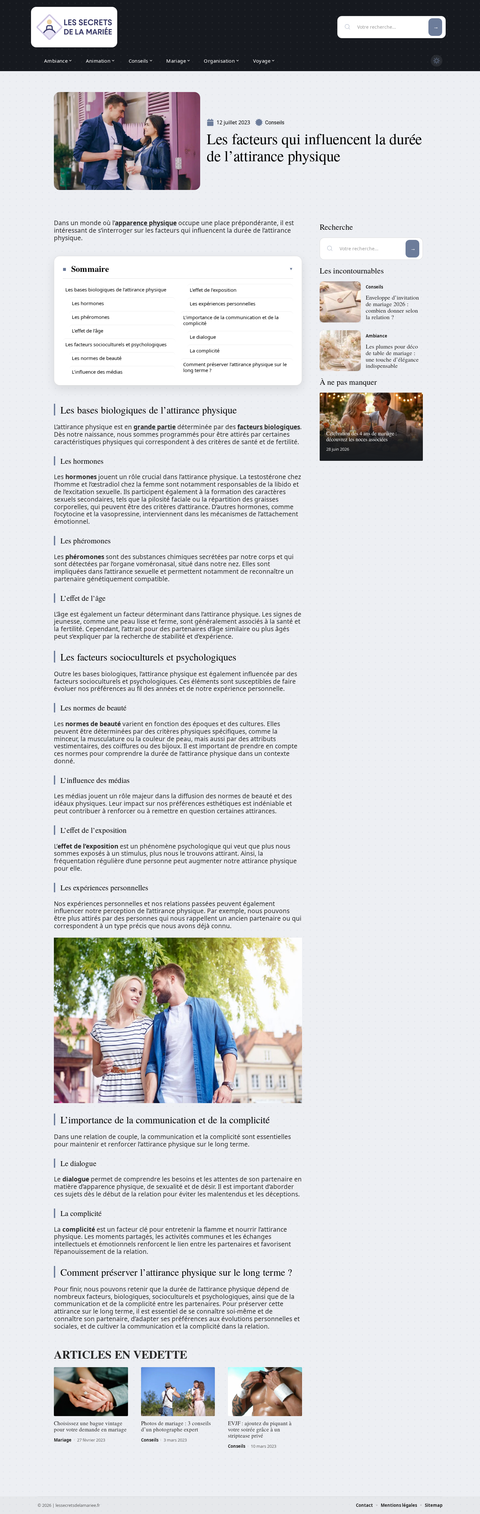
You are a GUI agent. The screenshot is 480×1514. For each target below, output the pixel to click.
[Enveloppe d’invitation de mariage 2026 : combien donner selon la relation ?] (340, 301)
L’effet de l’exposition (213, 290)
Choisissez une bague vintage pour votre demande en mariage (90, 1426)
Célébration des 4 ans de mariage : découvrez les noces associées (361, 436)
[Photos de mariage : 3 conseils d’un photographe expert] (178, 1391)
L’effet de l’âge (87, 330)
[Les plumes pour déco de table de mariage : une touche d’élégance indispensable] (340, 350)
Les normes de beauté (96, 358)
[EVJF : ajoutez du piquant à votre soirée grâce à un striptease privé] (265, 1391)
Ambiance (376, 336)
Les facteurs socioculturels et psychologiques (116, 344)
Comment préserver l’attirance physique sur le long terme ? (235, 367)
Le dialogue (203, 337)
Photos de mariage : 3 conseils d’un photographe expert (176, 1426)
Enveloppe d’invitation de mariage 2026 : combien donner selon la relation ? (392, 306)
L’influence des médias (97, 371)
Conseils (274, 122)
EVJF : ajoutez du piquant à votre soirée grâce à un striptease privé (260, 1429)
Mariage (63, 1440)
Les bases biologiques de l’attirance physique (115, 289)
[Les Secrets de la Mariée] (74, 27)
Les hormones (88, 303)
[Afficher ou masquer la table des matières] (201, 269)
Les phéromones (90, 317)
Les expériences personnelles (222, 303)
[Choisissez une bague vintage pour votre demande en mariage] (91, 1391)
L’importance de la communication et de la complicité (231, 320)
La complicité (204, 350)
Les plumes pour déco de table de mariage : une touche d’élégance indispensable (392, 355)
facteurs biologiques (268, 427)
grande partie (155, 427)
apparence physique (146, 223)
